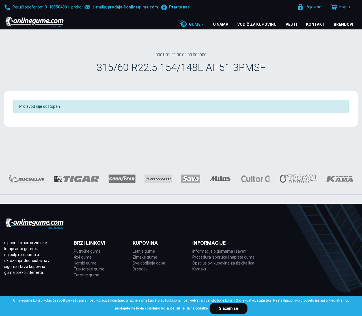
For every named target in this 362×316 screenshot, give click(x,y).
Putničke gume (87, 251)
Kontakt (315, 24)
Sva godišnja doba (149, 263)
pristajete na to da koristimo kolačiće (144, 308)
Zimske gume (145, 257)
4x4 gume (83, 257)
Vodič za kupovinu (257, 24)
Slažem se (228, 308)
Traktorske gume (89, 269)
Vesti (291, 24)
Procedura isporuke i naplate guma (223, 257)
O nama (220, 24)
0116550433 (55, 7)
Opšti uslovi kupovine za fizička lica (223, 263)
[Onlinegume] (42, 22)
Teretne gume (86, 275)
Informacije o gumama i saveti (219, 251)
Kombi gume (85, 263)
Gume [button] (195, 24)
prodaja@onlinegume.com (133, 7)
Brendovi (343, 24)
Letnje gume (144, 251)
